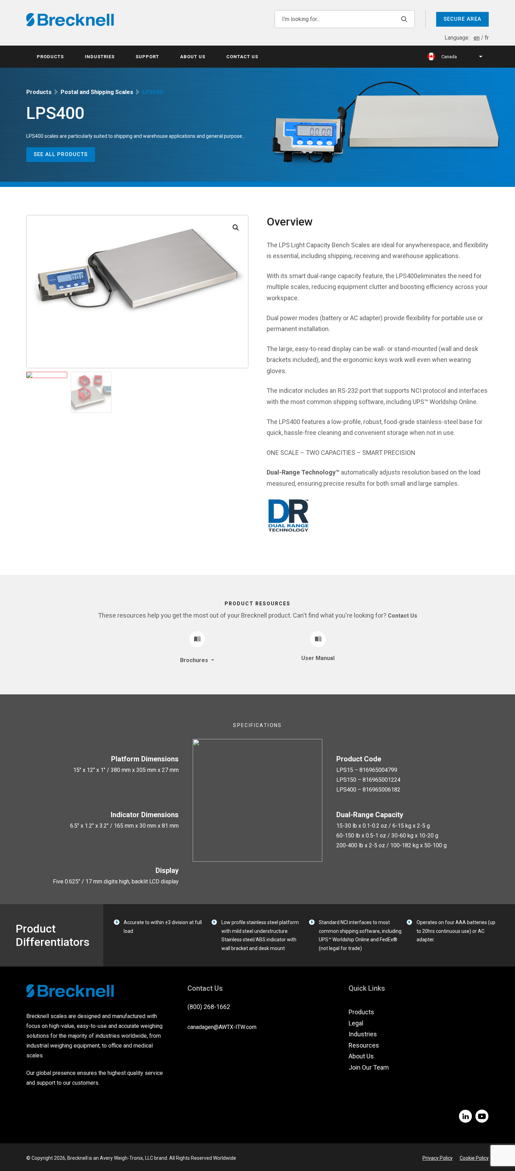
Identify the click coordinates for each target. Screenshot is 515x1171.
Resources (364, 1045)
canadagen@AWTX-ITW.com (221, 1027)
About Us (192, 56)
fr (487, 37)
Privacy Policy (438, 1158)
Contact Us (242, 56)
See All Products (61, 154)
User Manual (318, 658)
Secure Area (462, 19)
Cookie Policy (474, 1158)
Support (147, 56)
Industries (100, 56)
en (477, 37)
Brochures (195, 660)
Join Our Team (369, 1067)
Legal (356, 1023)
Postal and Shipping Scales (97, 92)
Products (50, 56)
